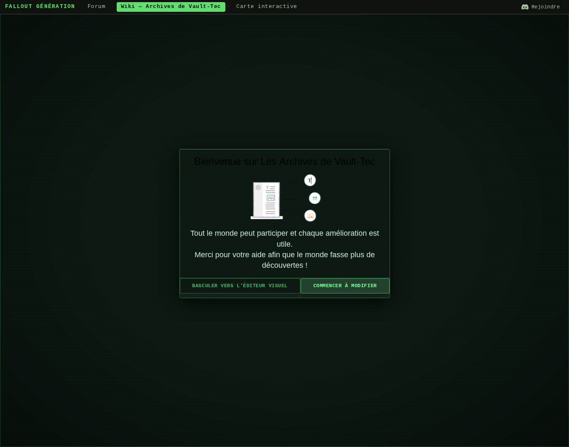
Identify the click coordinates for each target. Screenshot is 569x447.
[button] (240, 286)
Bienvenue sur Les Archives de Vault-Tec (284, 161)
